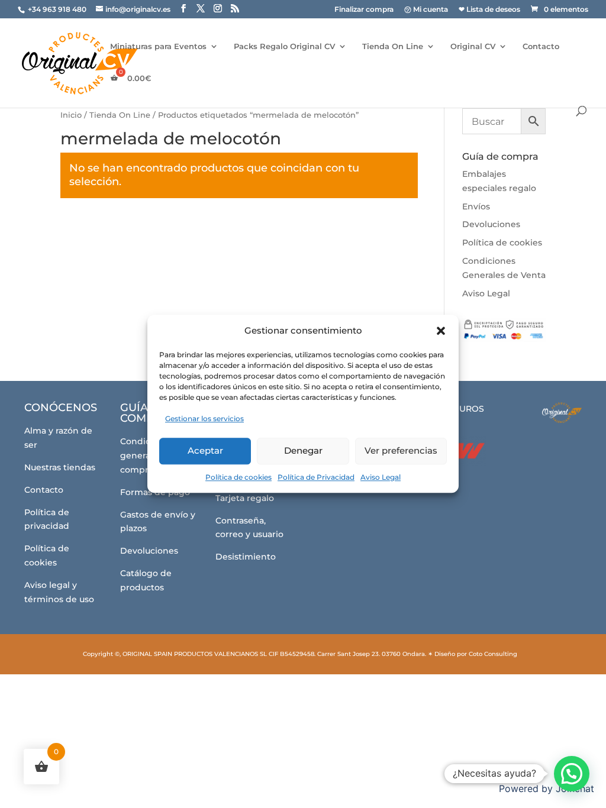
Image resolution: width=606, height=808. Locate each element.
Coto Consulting (493, 654)
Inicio (71, 115)
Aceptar (205, 450)
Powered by (546, 788)
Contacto (541, 46)
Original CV (472, 46)
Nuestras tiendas (59, 467)
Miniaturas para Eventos (158, 46)
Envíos (476, 206)
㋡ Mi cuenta (426, 10)
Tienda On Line (392, 46)
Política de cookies (238, 477)
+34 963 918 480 (58, 9)
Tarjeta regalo (244, 498)
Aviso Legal (380, 477)
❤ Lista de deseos (489, 10)
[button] (441, 331)
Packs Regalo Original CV (284, 46)
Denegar (303, 450)
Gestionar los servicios (204, 418)
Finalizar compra (364, 10)
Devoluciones (491, 224)
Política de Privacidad (316, 477)
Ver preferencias (401, 450)
